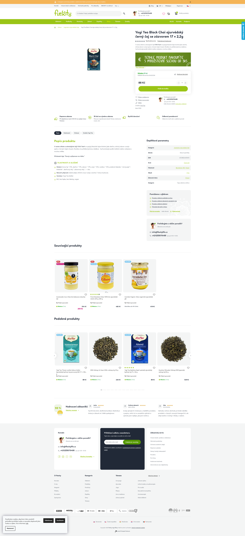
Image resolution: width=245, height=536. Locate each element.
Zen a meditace (120, 494)
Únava (187, 178)
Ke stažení (57, 494)
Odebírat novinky (131, 442)
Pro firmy (153, 458)
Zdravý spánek (120, 497)
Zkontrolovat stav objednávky (159, 465)
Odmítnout (48, 520)
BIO (184, 168)
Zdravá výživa (142, 480)
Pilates (118, 491)
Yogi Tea (142, 105)
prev (54, 355)
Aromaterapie (142, 494)
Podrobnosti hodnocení (164, 41)
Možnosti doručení (182, 74)
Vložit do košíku (163, 89)
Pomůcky (87, 487)
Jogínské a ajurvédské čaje (181, 147)
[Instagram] (63, 457)
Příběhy (56, 491)
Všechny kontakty (86, 456)
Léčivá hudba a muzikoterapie (146, 484)
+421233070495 (146, 13)
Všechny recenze (71, 410)
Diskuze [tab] (76, 133)
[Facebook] (59, 456)
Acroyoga (118, 480)
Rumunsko (148, 521)
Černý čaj (186, 163)
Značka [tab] (88, 133)
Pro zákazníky (95, 5)
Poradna (152, 454)
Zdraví (87, 491)
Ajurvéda (118, 484)
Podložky (87, 484)
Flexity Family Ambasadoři (158, 451)
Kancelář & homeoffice (144, 491)
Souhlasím (60, 520)
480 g (106, 292)
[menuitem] (59, 21)
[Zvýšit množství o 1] (185, 82)
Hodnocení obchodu (156, 461)
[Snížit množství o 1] (178, 82)
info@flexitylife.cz (160, 232)
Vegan (187, 168)
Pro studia (141, 487)
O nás (56, 484)
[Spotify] (71, 457)
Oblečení (87, 480)
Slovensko (99, 521)
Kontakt (56, 5)
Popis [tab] (57, 133)
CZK (160, 6)
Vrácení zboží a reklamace (68, 5)
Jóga (117, 487)
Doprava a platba (155, 448)
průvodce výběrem (181, 104)
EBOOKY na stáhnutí (107, 5)
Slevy (86, 497)
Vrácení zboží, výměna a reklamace (160, 438)
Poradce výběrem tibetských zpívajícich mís (164, 201)
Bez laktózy (179, 168)
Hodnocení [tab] (67, 133)
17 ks (188, 173)
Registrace (180, 6)
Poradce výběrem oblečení (159, 204)
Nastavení (10, 528)
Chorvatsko (136, 521)
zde (27, 523)
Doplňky (87, 494)
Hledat (124, 13)
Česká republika (111, 521)
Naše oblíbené (142, 497)
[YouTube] (67, 456)
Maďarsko (125, 521)
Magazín (56, 487)
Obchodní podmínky (83, 5)
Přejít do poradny (155, 211)
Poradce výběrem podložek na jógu (162, 198)
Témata (87, 501)
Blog (152, 6)
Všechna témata (153, 475)
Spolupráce (57, 497)
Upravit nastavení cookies (138, 527)
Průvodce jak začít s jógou (159, 207)
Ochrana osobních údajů (157, 444)
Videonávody (176, 211)
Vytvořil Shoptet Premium (123, 531)
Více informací (140, 67)
